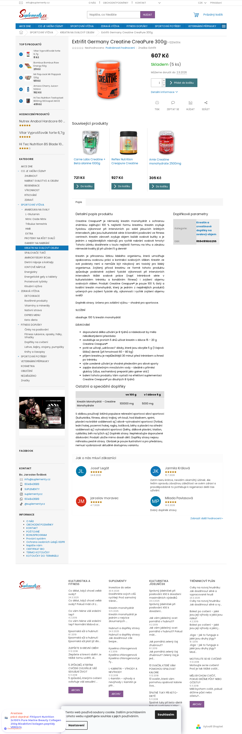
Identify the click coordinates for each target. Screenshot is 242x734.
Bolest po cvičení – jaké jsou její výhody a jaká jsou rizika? (206, 615)
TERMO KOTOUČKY (38, 552)
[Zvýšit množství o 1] (164, 81)
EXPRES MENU (32, 315)
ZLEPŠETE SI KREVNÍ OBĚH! (83, 648)
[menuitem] (25, 26)
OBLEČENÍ (26, 371)
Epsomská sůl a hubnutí (83, 631)
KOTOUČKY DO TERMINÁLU (42, 556)
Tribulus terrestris (36, 224)
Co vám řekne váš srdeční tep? (84, 612)
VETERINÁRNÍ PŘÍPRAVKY (35, 361)
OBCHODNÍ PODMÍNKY (115, 2)
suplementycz (33, 494)
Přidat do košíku (184, 83)
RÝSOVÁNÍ (31, 195)
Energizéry (31, 272)
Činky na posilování (37, 329)
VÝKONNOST (32, 190)
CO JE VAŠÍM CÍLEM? (33, 171)
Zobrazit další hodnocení (205, 518)
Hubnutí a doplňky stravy (124, 628)
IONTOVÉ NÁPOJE (35, 267)
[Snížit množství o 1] (164, 85)
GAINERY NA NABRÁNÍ (37, 243)
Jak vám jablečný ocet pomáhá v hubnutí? (163, 619)
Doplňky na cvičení (36, 342)
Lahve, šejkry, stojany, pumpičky (44, 347)
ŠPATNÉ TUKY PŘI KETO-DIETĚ (163, 694)
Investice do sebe (120, 587)
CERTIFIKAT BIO (35, 549)
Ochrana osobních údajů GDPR (45, 542)
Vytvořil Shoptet (213, 726)
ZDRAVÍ (29, 200)
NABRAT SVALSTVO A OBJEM (41, 181)
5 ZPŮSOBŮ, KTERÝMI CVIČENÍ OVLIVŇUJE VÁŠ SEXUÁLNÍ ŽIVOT (82, 668)
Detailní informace (162, 92)
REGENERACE (32, 185)
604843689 (32, 484)
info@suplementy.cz (37, 479)
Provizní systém (36, 538)
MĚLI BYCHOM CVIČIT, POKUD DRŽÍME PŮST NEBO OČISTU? (206, 679)
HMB (28, 229)
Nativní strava (33, 310)
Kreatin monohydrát (121, 608)
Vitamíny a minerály (37, 305)
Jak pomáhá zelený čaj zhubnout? (163, 643)
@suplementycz (35, 504)
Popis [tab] (79, 202)
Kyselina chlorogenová (123, 648)
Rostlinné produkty (36, 301)
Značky (25, 380)
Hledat (147, 14)
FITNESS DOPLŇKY (31, 325)
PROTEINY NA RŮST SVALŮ (40, 238)
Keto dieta (31, 320)
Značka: (147, 48)
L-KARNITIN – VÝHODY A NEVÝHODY (123, 670)
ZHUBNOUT (31, 176)
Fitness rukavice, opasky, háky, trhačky (43, 335)
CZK (200, 2)
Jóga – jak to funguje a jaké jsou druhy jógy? (204, 636)
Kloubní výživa (33, 286)
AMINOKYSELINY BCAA (38, 257)
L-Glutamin (32, 214)
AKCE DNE (27, 166)
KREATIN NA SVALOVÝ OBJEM (42, 248)
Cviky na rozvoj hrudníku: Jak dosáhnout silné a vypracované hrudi (205, 591)
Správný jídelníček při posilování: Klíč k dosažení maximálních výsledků (165, 594)
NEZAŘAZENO (28, 376)
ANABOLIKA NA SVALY (37, 209)
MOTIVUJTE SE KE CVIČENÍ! (205, 659)
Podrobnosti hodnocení (120, 48)
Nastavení (76, 725)
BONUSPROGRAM (36, 535)
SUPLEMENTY (32, 489)
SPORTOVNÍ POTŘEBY (34, 356)
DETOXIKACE (32, 296)
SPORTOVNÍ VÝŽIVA (32, 205)
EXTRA (29, 233)
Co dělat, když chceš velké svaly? (85, 592)
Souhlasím (166, 715)
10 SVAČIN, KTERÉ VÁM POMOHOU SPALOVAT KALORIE (162, 669)
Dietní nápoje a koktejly (39, 262)
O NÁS (92, 2)
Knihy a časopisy (35, 352)
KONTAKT (140, 2)
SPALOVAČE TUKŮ (35, 253)
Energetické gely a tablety (41, 277)
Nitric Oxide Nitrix (35, 219)
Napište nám (34, 545)
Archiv (75, 690)
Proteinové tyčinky (36, 281)
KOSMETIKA (28, 366)
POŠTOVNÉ (33, 531)
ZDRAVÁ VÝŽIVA (30, 291)
